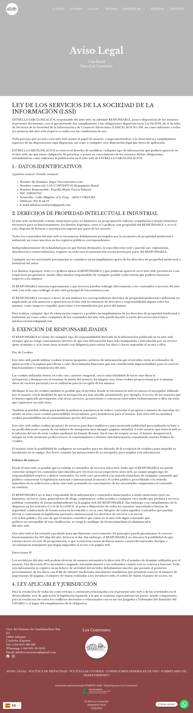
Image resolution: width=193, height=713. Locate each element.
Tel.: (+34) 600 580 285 (21, 644)
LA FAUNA (76, 9)
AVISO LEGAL (16, 671)
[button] (184, 704)
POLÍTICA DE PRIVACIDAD (48, 671)
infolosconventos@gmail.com (35, 652)
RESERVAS (157, 9)
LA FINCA (58, 9)
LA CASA (93, 9)
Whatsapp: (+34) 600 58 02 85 (25, 648)
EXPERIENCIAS (132, 9)
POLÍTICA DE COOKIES (87, 671)
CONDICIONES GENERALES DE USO (132, 671)
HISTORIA (111, 9)
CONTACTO (177, 9)
